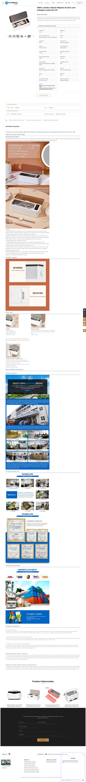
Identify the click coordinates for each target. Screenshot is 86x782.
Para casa (40, 2)
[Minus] (83, 754)
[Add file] (63, 780)
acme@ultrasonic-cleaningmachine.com (55, 754)
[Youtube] (9, 754)
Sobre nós (67, 2)
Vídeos (53, 2)
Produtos (47, 2)
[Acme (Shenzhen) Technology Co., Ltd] (11, 3)
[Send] (83, 780)
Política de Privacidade (60, 777)
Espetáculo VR (60, 2)
